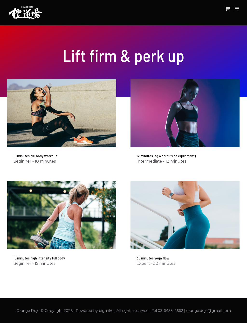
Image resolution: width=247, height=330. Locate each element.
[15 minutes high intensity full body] (61, 215)
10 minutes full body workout (35, 155)
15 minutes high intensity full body (39, 258)
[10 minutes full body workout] (61, 113)
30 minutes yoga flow (153, 258)
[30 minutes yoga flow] (185, 215)
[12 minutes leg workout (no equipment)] (185, 113)
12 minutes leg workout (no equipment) (166, 155)
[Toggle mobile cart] (227, 8)
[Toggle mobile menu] (237, 8)
